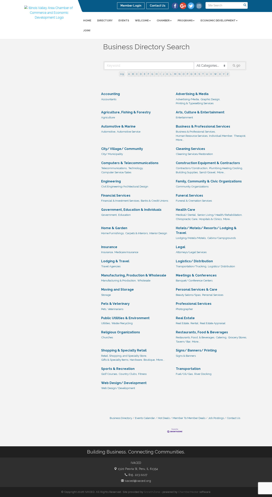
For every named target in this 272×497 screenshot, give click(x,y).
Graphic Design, (210, 99)
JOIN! (86, 30)
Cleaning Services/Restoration (194, 153)
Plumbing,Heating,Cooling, (226, 168)
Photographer (184, 309)
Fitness (142, 373)
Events (123, 20)
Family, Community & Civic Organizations (209, 181)
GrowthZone (152, 491)
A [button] (129, 74)
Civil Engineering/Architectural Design (124, 186)
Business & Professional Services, (195, 131)
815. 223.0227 (137, 474)
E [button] (144, 74)
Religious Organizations (120, 332)
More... (180, 139)
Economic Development (218, 20)
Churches (107, 337)
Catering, (221, 337)
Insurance (109, 247)
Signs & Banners (186, 355)
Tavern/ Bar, (183, 341)
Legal (180, 247)
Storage (106, 294)
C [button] (137, 74)
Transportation (188, 369)
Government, (109, 214)
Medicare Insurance (126, 252)
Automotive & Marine (118, 126)
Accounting (110, 94)
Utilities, (106, 323)
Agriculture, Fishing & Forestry (126, 112)
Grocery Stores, (237, 337)
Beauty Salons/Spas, (188, 294)
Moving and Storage (117, 289)
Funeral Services (189, 195)
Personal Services (212, 294)
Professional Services (193, 304)
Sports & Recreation (118, 369)
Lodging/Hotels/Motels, (191, 238)
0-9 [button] (122, 74)
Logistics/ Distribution (194, 261)
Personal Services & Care (196, 289)
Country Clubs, (128, 373)
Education (124, 214)
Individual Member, (221, 135)
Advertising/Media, (188, 99)
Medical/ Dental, (186, 214)
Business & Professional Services (203, 126)
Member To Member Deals (189, 418)
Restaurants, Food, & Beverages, (195, 337)
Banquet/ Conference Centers (194, 280)
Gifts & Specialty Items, (115, 359)
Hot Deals (164, 418)
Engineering (111, 181)
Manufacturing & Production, (118, 280)
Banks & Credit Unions (154, 200)
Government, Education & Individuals (131, 210)
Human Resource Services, (192, 135)
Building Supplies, (187, 172)
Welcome (142, 20)
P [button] (187, 74)
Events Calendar (145, 418)
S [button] (199, 74)
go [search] (238, 65)
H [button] (157, 74)
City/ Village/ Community (122, 149)
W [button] (215, 74)
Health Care (185, 210)
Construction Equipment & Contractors (208, 163)
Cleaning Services (190, 149)
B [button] (133, 74)
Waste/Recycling (122, 323)
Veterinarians (115, 309)
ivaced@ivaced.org (137, 480)
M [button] (175, 74)
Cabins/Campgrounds (221, 238)
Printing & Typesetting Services (194, 103)
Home (87, 20)
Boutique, (149, 359)
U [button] (207, 74)
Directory (105, 20)
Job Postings (216, 418)
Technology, (135, 168)
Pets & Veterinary (115, 304)
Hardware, (136, 359)
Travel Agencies (110, 266)
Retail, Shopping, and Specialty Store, (124, 355)
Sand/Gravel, (207, 172)
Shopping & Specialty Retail (124, 350)
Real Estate (185, 318)
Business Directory (121, 418)
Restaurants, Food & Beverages (202, 332)
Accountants (108, 99)
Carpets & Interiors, (136, 233)
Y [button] (223, 74)
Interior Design (158, 233)
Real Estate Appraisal (212, 323)
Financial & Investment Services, (120, 200)
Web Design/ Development (124, 383)
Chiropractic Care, (187, 219)
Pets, (104, 309)
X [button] (220, 74)
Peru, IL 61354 (138, 468)
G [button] (152, 74)
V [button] (211, 74)
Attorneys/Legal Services (191, 252)
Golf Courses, (109, 373)
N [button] (179, 74)
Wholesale (143, 280)
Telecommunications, (114, 168)
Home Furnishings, (112, 233)
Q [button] (191, 74)
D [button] (141, 74)
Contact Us (233, 418)
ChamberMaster (188, 491)
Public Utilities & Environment (125, 318)
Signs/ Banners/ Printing (196, 350)
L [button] (171, 74)
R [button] (195, 74)
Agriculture (108, 117)
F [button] (148, 74)
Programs (185, 20)
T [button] (203, 74)
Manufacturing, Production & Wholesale (133, 275)
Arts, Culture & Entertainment (200, 112)
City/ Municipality (112, 153)
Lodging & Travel (115, 261)
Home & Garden (114, 228)
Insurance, (107, 252)
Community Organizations (192, 186)
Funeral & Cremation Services (194, 200)
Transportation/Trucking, (191, 266)
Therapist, (240, 135)
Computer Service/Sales (116, 172)
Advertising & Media (192, 94)
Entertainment (184, 117)
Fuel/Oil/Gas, (184, 373)
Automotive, (108, 131)
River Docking (202, 373)
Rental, (195, 323)
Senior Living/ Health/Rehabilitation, (219, 214)
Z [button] (227, 74)
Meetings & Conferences (196, 275)
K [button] (167, 74)
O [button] (183, 74)
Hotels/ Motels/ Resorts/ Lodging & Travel (206, 230)
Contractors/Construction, (192, 168)
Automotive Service (128, 131)
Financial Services (115, 195)
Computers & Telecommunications (130, 163)
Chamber (163, 20)
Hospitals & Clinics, (210, 219)
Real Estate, (183, 323)
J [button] (163, 74)
